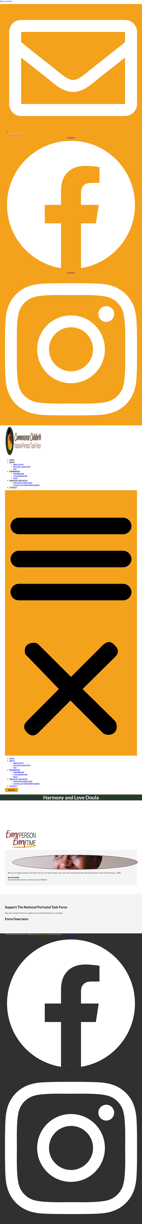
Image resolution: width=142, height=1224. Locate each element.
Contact (13, 487)
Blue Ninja (59, 934)
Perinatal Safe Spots (18, 480)
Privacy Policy (43, 934)
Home (11, 460)
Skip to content (6, 1)
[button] (71, 623)
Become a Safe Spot (22, 467)
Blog (15, 478)
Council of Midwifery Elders (26, 485)
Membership (14, 471)
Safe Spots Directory (22, 483)
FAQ (15, 469)
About (12, 462)
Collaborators (20, 476)
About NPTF (18, 464)
